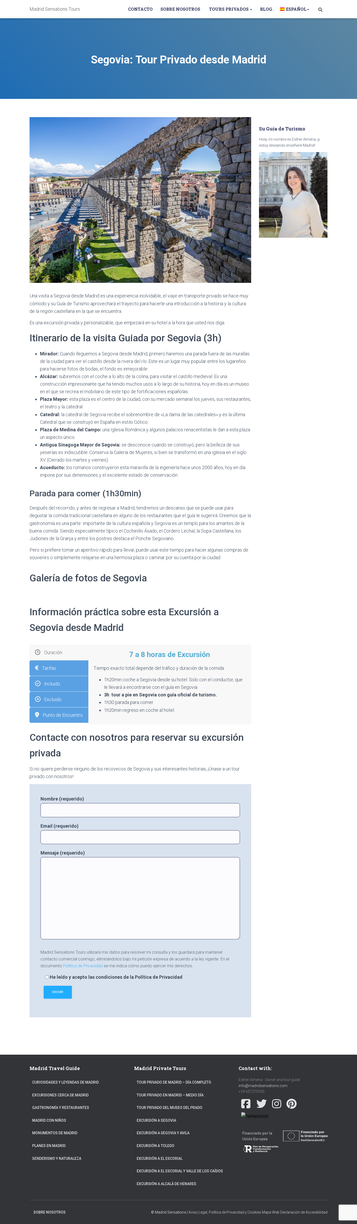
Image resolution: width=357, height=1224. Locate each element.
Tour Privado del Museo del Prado (169, 1108)
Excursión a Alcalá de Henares (166, 1184)
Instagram (276, 1103)
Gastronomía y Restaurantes (60, 1108)
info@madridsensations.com (263, 1086)
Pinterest (291, 1103)
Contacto (140, 9)
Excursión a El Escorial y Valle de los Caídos (180, 1171)
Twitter (261, 1103)
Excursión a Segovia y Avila (163, 1133)
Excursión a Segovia (156, 1120)
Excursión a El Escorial (159, 1158)
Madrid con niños (49, 1120)
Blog (266, 9)
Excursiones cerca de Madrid (60, 1095)
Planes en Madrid (49, 1146)
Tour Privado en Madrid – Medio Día (170, 1095)
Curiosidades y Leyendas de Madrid (65, 1082)
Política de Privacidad (83, 965)
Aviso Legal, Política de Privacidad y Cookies (224, 1212)
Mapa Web (271, 1212)
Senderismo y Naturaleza (56, 1158)
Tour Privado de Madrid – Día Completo (174, 1082)
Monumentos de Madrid (54, 1133)
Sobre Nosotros (180, 9)
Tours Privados (229, 9)
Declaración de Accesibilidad (303, 1212)
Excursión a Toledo (155, 1146)
